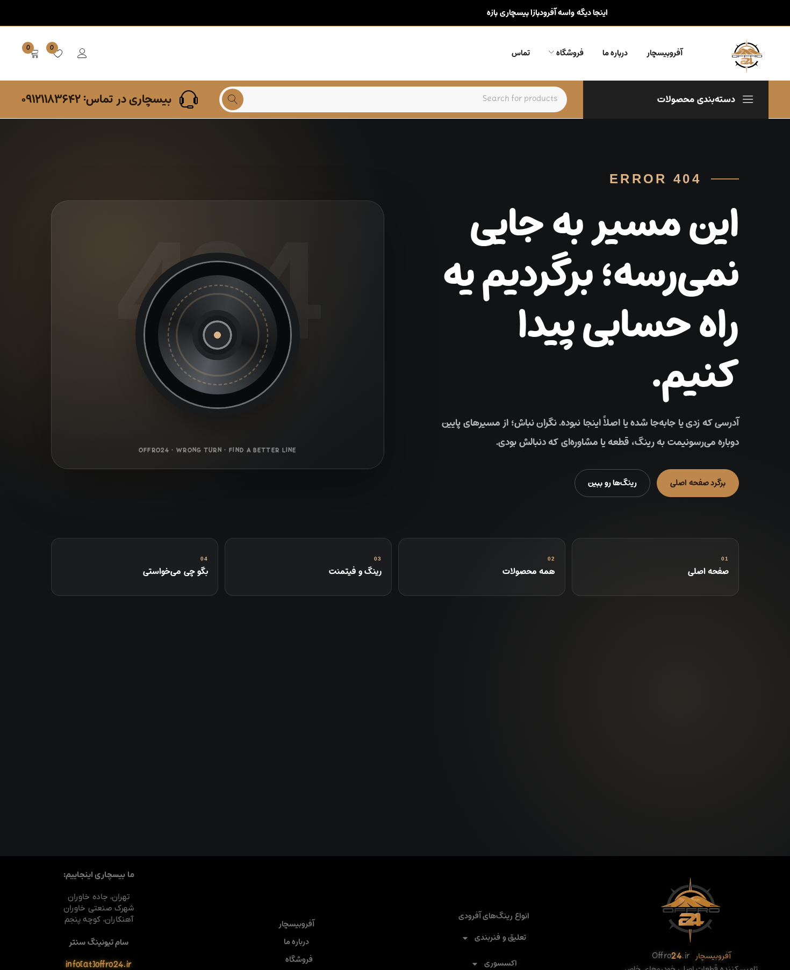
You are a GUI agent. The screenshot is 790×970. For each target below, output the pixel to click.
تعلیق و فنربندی (500, 938)
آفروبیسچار (296, 924)
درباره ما (296, 942)
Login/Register (82, 53)
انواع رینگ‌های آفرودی (493, 916)
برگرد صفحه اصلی (698, 483)
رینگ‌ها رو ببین (612, 483)
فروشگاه (299, 959)
